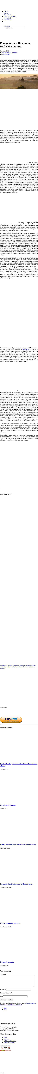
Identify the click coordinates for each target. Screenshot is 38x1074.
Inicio (5, 1037)
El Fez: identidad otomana (10, 923)
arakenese (5, 665)
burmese (28, 665)
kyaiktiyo (14, 666)
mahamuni (18, 666)
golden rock (6, 666)
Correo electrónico (6, 993)
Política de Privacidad (10, 1041)
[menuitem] (21, 11)
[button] (7, 26)
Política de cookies (9, 1042)
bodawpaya (14, 665)
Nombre (3, 989)
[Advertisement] (19, 109)
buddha (21, 665)
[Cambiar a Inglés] (4, 23)
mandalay (23, 666)
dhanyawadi (33, 665)
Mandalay (26, 349)
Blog (6, 13)
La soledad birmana (8, 805)
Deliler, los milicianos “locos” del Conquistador (18, 844)
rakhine (27, 666)
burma (24, 665)
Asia (3, 52)
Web (1, 996)
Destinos (7, 14)
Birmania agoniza (7, 962)
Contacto (8, 19)
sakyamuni (31, 666)
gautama (2, 666)
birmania (10, 665)
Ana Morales (6, 54)
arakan (1, 665)
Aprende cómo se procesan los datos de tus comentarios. (18, 1003)
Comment (3, 974)
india (11, 666)
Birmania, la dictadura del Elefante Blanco (16, 884)
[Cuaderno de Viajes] (19, 4)
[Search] (8, 1073)
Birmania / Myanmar (11, 52)
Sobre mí (7, 18)
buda (18, 665)
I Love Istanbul (10, 16)
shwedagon (2, 668)
